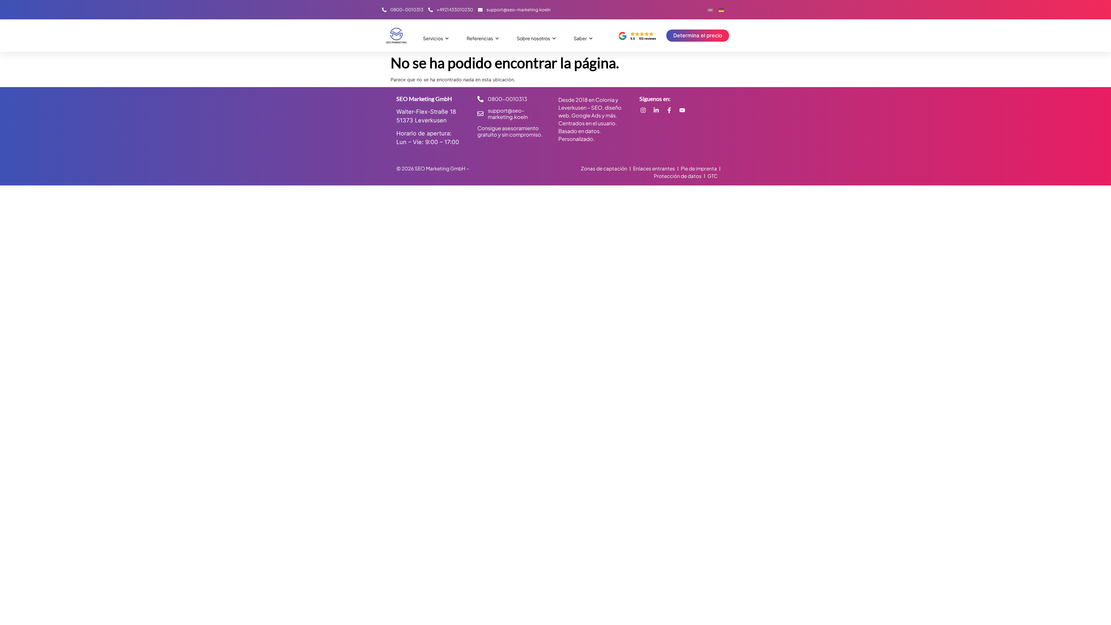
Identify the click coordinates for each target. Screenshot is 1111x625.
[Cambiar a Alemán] (721, 10)
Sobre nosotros (533, 38)
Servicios (433, 38)
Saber (580, 38)
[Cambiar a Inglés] (710, 10)
